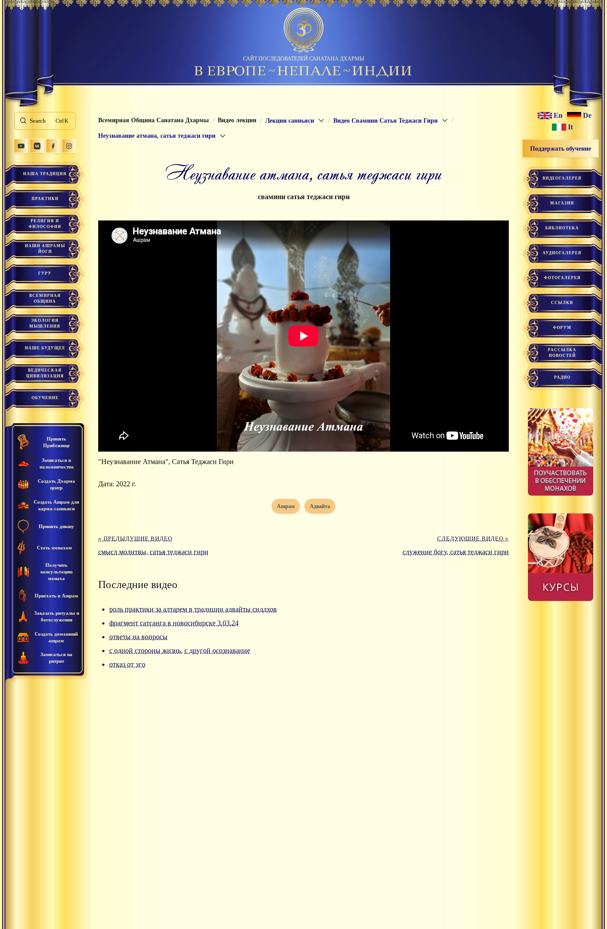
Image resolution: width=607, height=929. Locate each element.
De (587, 115)
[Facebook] (53, 146)
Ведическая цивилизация (45, 373)
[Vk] (37, 146)
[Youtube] (21, 146)
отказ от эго (127, 664)
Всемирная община (45, 298)
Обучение (45, 398)
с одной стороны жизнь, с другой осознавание (179, 650)
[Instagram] (69, 146)
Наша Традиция (45, 174)
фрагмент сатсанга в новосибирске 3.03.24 (174, 623)
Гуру (45, 273)
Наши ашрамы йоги (45, 249)
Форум (562, 327)
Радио (562, 377)
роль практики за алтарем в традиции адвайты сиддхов (193, 609)
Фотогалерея (562, 278)
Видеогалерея (562, 178)
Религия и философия (44, 224)
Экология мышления (44, 323)
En (558, 115)
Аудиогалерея (562, 253)
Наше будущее (45, 348)
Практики (45, 198)
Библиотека (562, 228)
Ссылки (562, 302)
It (570, 127)
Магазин (562, 203)
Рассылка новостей (562, 353)
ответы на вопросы (138, 637)
